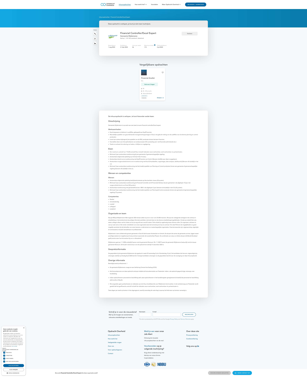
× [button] (23, 328)
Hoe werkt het (112, 339)
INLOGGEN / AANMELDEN (195, 4)
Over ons (111, 346)
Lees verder (14, 346)
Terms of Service (185, 319)
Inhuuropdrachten (125, 5)
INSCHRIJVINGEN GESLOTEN (219, 373)
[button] (13, 373)
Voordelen (154, 5)
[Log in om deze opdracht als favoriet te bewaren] (162, 72)
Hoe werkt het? (140, 5)
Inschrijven (189, 314)
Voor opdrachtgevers (115, 350)
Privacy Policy (174, 319)
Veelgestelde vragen (114, 342)
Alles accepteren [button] (13, 365)
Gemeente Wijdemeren (128, 36)
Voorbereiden (150, 346)
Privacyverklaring (192, 335)
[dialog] (14, 350)
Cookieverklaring (192, 339)
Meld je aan (149, 331)
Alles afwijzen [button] (13, 369)
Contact (110, 354)
